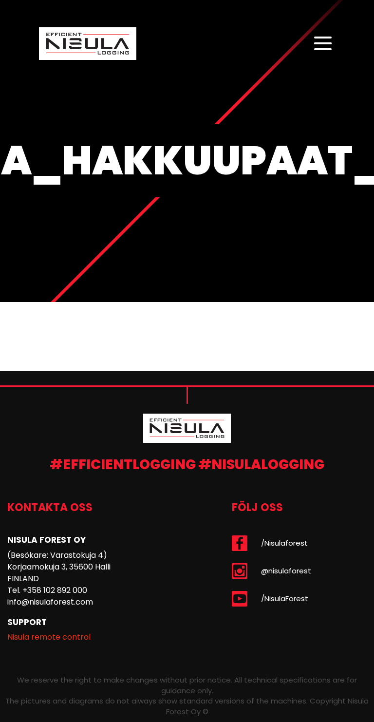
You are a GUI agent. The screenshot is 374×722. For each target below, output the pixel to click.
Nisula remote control (49, 637)
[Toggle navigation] (323, 44)
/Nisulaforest (284, 543)
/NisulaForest (284, 598)
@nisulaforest (286, 571)
